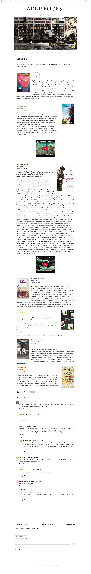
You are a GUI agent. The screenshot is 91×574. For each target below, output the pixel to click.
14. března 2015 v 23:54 (37, 414)
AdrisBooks (26, 414)
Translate (26, 538)
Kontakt (22, 52)
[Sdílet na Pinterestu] (34, 392)
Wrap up (38, 52)
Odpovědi (23, 412)
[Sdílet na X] (32, 392)
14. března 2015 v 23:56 (37, 440)
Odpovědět (22, 408)
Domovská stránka (46, 525)
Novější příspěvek (21, 525)
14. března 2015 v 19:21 (30, 426)
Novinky (72, 52)
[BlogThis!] (31, 392)
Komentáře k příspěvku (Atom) (34, 528)
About (17, 52)
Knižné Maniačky (24, 481)
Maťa (20, 402)
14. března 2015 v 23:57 (37, 492)
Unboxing (67, 52)
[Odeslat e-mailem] (30, 392)
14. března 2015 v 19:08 (29, 402)
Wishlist (49, 52)
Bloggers (33, 52)
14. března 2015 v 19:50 (35, 481)
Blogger (57, 565)
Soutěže (54, 52)
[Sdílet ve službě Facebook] (33, 392)
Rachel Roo (22, 457)
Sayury (21, 426)
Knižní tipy (60, 52)
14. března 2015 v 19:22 (32, 457)
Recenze (27, 52)
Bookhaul (43, 52)
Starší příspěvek (70, 525)
